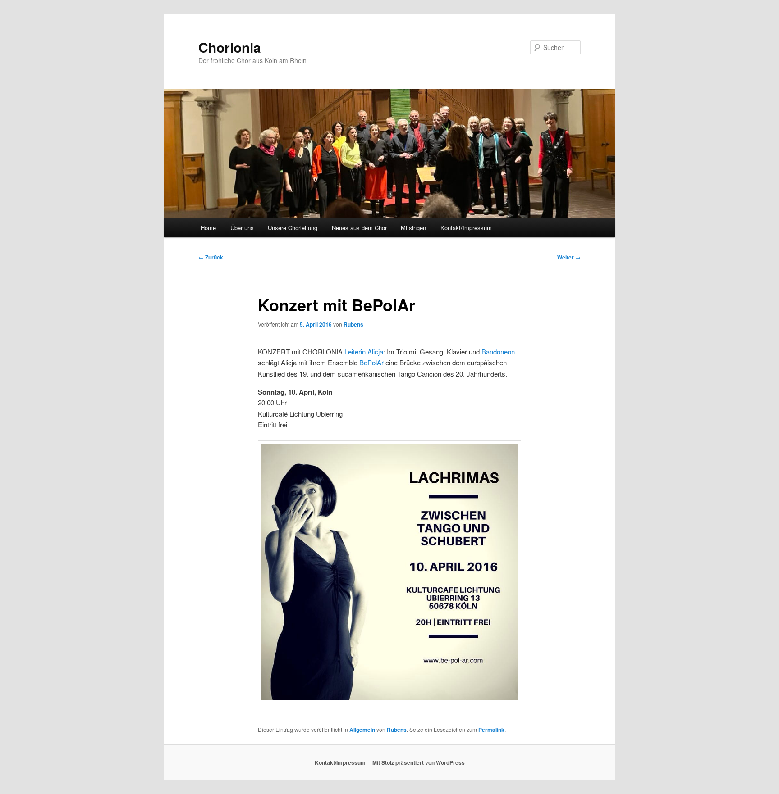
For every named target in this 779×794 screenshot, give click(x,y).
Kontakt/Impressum (466, 227)
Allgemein (362, 730)
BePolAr (371, 362)
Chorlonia (229, 47)
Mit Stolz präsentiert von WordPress (418, 762)
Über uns (242, 227)
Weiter (569, 257)
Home (208, 227)
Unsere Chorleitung (292, 227)
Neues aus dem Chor (359, 227)
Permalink (491, 730)
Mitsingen (413, 227)
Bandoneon (498, 351)
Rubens (353, 324)
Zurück (210, 257)
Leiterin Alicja (363, 351)
